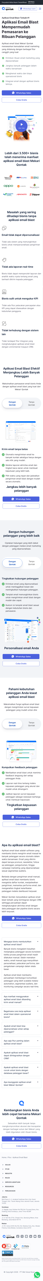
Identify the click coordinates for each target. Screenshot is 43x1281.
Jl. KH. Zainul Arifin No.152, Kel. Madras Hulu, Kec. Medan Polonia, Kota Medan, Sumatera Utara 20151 (21, 1227)
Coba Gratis (21, 100)
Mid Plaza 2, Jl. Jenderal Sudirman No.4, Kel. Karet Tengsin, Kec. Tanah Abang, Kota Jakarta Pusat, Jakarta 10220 (20, 1201)
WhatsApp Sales (23, 93)
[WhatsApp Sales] (36, 1275)
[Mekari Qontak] (8, 9)
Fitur (9, 1157)
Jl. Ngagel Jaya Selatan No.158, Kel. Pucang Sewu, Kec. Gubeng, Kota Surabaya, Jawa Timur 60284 (20, 1210)
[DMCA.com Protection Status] (7, 1253)
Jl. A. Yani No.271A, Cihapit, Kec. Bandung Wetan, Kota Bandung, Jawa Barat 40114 (20, 1219)
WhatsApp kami (29, 9)
